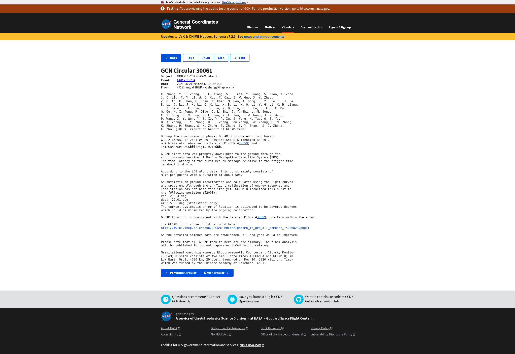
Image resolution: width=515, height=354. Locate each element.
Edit (242, 58)
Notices (270, 27)
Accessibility (169, 334)
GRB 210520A (186, 80)
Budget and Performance (228, 328)
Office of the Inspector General (282, 334)
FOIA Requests (271, 328)
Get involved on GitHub (322, 301)
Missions (253, 27)
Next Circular (214, 273)
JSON (206, 58)
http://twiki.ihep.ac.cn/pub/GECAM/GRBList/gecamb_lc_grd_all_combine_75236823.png (233, 228)
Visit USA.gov (250, 345)
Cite (221, 58)
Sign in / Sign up (340, 27)
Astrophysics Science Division (223, 318)
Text (190, 58)
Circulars (288, 27)
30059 (243, 143)
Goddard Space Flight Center (288, 318)
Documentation (311, 27)
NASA (258, 318)
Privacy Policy (320, 328)
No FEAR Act (219, 334)
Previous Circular (183, 273)
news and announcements (264, 36)
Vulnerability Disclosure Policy (331, 334)
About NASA (169, 328)
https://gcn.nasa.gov (314, 8)
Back (173, 58)
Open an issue (249, 301)
